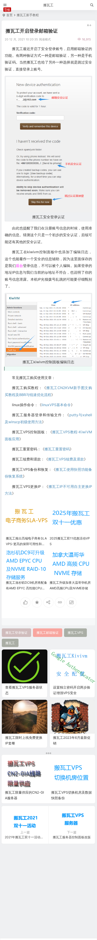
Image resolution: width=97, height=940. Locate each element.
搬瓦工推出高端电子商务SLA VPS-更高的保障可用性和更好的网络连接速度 (26, 543)
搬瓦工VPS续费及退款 (66, 459)
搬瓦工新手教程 (28, 15)
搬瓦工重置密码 (57, 449)
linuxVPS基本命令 (56, 405)
